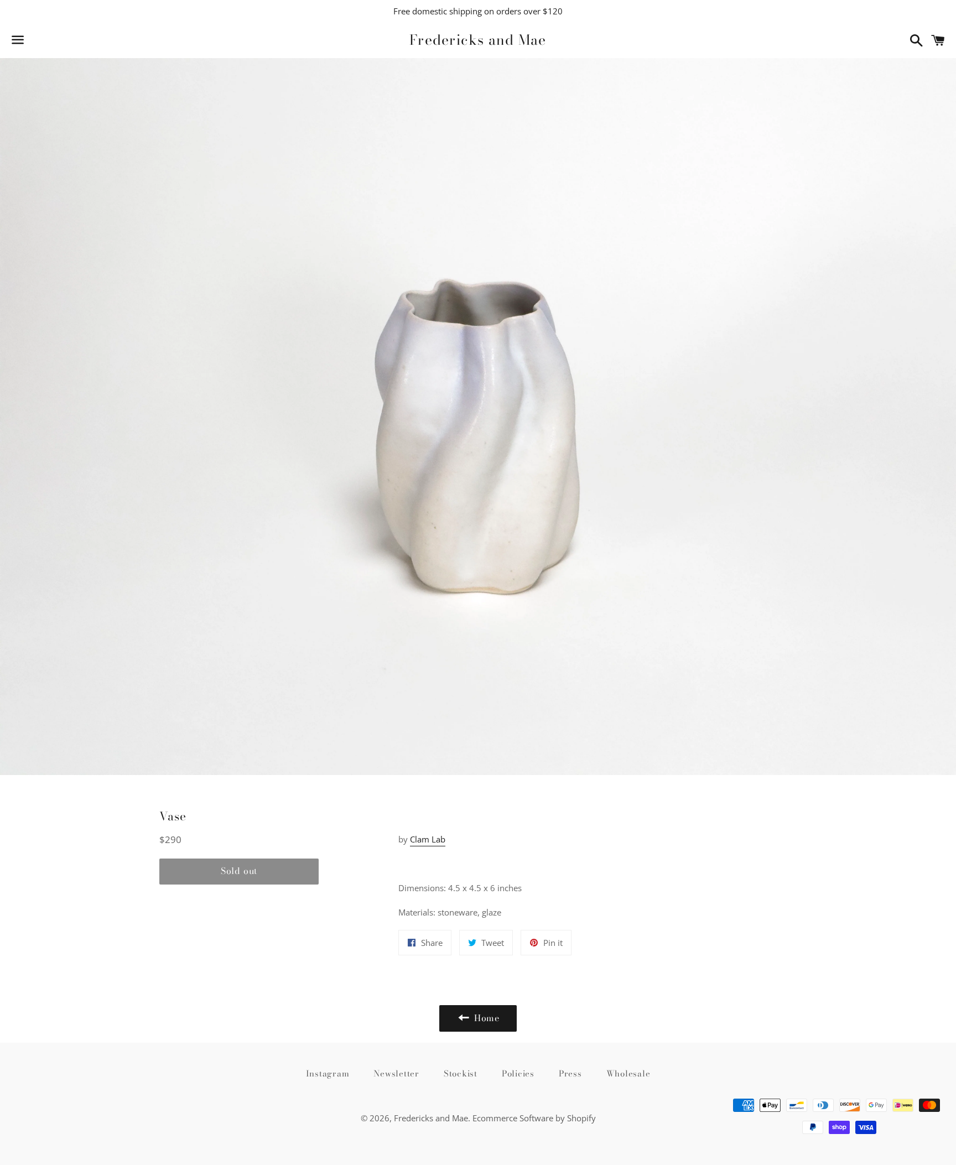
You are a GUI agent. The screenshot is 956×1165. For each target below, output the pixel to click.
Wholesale (628, 1073)
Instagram (328, 1073)
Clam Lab (427, 839)
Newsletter (396, 1073)
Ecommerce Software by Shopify (534, 1118)
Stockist (460, 1073)
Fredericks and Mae (478, 40)
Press (570, 1073)
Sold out (239, 870)
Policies (518, 1073)
